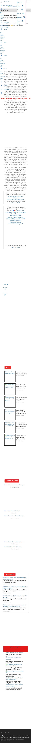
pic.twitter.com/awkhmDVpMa (15, 199)
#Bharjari (15, 198)
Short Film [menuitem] (5, 93)
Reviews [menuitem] (5, 29)
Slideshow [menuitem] (5, 85)
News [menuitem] (4, 9)
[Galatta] (1, 96)
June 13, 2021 (16, 203)
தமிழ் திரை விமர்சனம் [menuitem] (7, 5)
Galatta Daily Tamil (4, 25)
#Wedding (20, 196)
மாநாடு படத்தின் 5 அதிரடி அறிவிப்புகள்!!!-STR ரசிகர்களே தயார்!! (21, 411)
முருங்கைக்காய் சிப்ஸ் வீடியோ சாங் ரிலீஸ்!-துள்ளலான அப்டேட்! (21, 437)
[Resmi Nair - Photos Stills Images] (14, 511)
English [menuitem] (1, 18)
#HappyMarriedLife (10, 212)
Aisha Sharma (14, 544)
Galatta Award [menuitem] (6, 89)
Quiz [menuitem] (4, 81)
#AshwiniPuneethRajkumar (15, 217)
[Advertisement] (15, 130)
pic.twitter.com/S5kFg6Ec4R (15, 224)
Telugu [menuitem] (1, 14)
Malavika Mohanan (14, 518)
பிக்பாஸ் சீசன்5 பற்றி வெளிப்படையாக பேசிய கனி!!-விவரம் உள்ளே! (21, 386)
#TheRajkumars (20, 210)
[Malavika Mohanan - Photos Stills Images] (14, 516)
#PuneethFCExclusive (12, 219)
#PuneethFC (21, 219)
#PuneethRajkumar (15, 215)
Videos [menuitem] (5, 68)
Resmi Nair (14, 513)
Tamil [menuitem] (1, 12)
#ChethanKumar (21, 212)
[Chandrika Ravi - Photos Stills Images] (14, 547)
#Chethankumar (12, 196)
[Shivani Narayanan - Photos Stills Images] (14, 485)
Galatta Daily (6, 22)
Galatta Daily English (4, 27)
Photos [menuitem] (5, 55)
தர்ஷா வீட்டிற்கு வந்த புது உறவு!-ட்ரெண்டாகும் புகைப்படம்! (21, 399)
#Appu (12, 214)
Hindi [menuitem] (1, 20)
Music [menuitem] (4, 42)
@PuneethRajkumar (15, 220)
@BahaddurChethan (15, 222)
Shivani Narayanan (14, 487)
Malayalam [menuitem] (2, 17)
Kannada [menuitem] (2, 15)
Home (3, 98)
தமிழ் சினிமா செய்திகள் (20, 98)
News (9, 98)
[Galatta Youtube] (8, 732)
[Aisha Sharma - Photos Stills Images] (14, 542)
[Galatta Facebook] (1, 732)
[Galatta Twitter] (5, 732)
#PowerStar (17, 214)
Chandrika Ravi (14, 549)
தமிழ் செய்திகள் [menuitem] (6, 1)
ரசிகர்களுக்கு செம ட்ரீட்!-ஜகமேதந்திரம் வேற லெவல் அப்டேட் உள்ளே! (21, 424)
